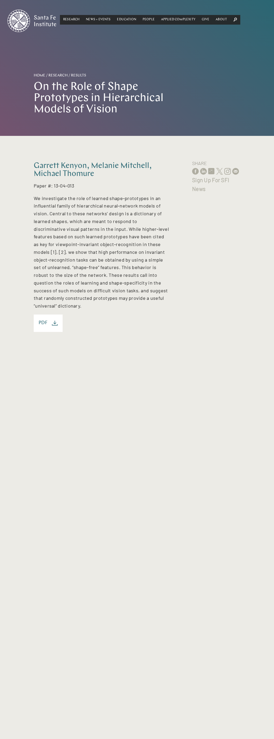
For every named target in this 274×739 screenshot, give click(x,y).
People (149, 19)
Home (39, 76)
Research (71, 19)
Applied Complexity (178, 19)
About (221, 19)
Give (206, 19)
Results (78, 76)
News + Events (98, 19)
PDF (43, 323)
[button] (71, 20)
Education (126, 19)
